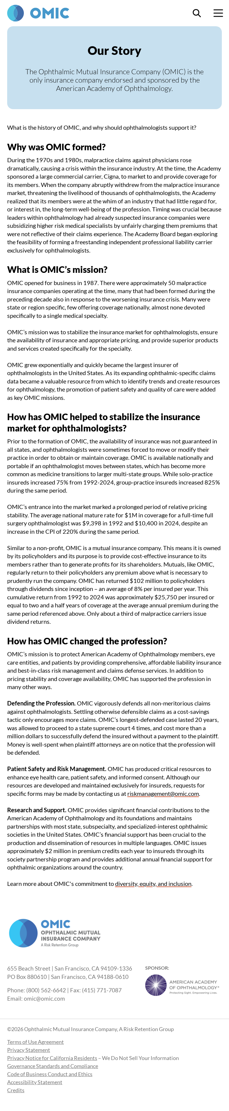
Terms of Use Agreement (35, 1042)
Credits (15, 1090)
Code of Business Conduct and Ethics (49, 1074)
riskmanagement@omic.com (163, 793)
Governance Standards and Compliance (52, 1066)
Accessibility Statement (34, 1082)
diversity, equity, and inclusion (153, 883)
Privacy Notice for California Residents (52, 1058)
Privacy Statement (28, 1050)
